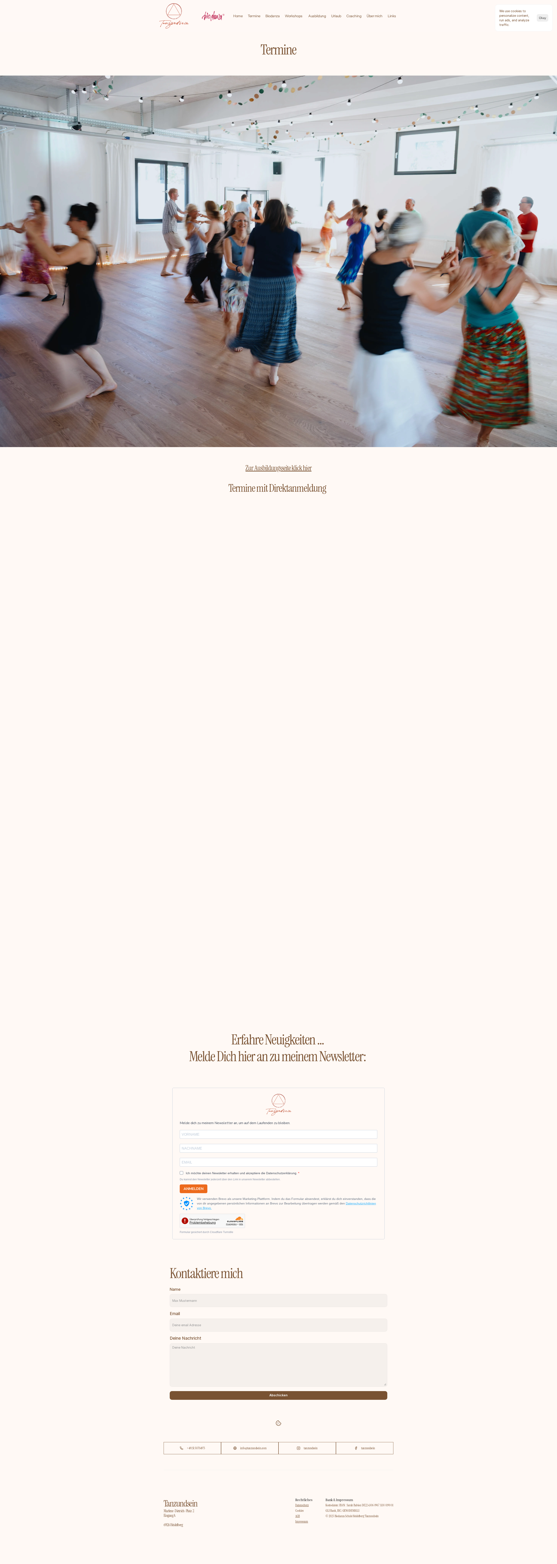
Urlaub (336, 16)
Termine (254, 16)
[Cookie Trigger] (278, 1423)
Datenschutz (302, 1505)
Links (392, 16)
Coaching (353, 16)
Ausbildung (317, 16)
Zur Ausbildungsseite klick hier (278, 468)
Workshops (294, 16)
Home (238, 16)
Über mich (375, 16)
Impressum (301, 1521)
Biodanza (272, 16)
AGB (297, 1516)
